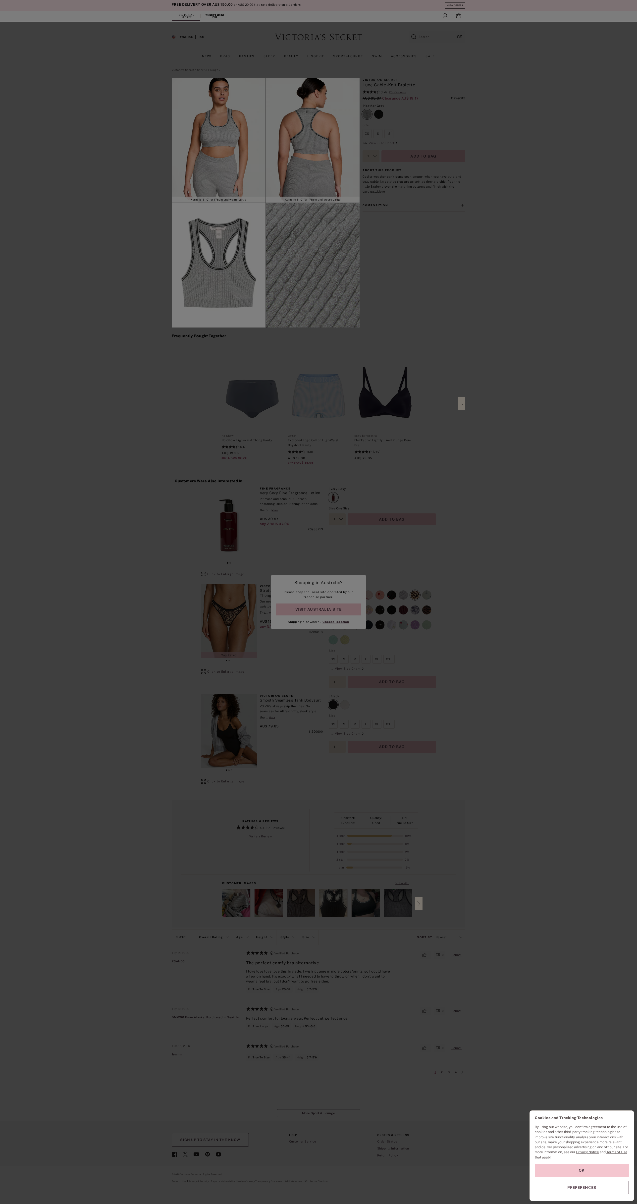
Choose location (335, 622)
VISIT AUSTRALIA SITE (318, 609)
